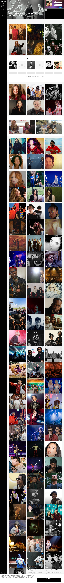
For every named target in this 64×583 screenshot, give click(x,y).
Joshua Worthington (40, 69)
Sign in (3, 17)
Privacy (2, 573)
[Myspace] (3, 1)
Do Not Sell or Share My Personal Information (49, 576)
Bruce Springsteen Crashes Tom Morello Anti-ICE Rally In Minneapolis (35, 570)
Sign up (3, 15)
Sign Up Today (35, 79)
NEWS (11, 20)
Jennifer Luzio (22, 69)
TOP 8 (39, 20)
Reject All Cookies (49, 578)
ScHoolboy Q (13, 69)
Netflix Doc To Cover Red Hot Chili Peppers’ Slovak (52, 570)
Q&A (24, 20)
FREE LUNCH (50, 20)
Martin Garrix (49, 69)
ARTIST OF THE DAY (17, 20)
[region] (32, 578)
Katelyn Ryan (58, 69)
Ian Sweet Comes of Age (18, 15)
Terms (4, 573)
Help (1, 572)
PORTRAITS (44, 20)
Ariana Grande (31, 69)
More (59, 20)
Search (60, 7)
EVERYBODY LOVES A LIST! (31, 20)
